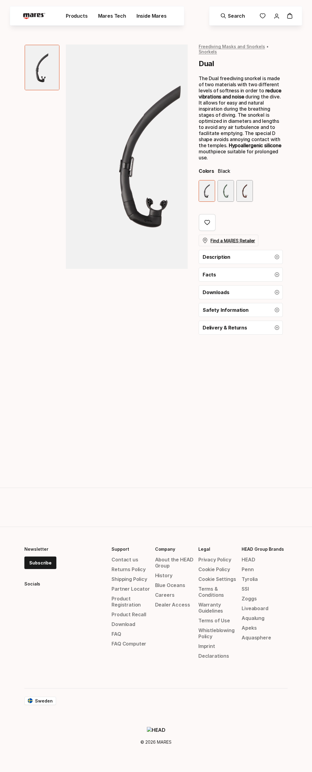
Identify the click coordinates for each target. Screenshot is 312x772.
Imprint (206, 646)
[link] (262, 15)
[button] (240, 257)
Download (123, 624)
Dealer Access (172, 605)
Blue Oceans (170, 585)
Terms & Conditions (211, 592)
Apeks (249, 628)
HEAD (248, 560)
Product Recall (129, 614)
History (163, 575)
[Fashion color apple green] (226, 191)
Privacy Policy (214, 560)
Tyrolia (250, 579)
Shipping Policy (129, 579)
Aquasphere (256, 638)
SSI (245, 589)
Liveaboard (255, 608)
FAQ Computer (129, 644)
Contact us (125, 560)
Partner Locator (131, 589)
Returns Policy (129, 569)
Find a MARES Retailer (233, 240)
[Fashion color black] (207, 191)
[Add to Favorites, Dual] (207, 222)
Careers (165, 595)
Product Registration (126, 602)
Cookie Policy (214, 569)
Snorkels (208, 51)
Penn (248, 569)
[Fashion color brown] (244, 191)
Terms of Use (214, 620)
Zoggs (249, 599)
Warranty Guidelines (210, 608)
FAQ (116, 634)
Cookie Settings (217, 579)
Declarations (213, 656)
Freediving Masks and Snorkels (232, 46)
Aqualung (253, 618)
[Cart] (290, 15)
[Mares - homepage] (34, 16)
